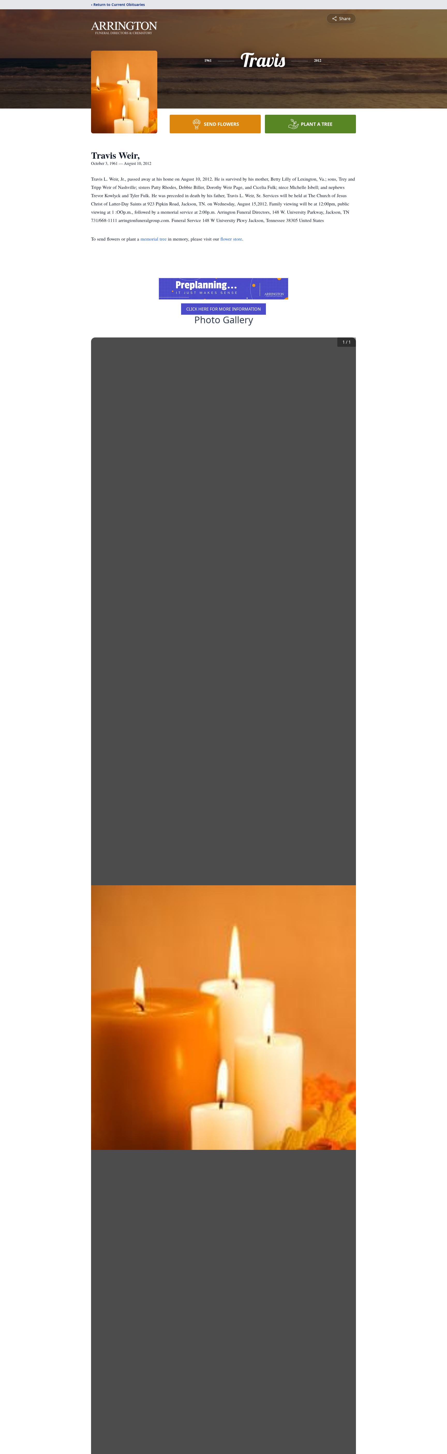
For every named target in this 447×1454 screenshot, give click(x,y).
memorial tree (153, 239)
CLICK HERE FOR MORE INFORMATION (223, 309)
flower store (231, 239)
